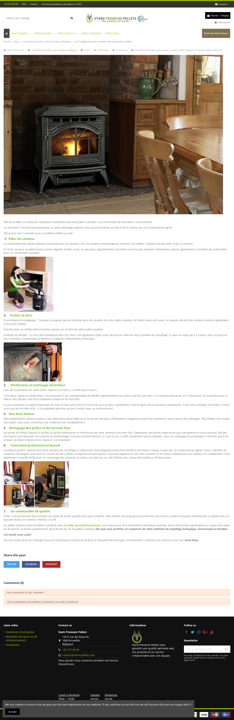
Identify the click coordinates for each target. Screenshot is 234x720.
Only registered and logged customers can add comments (42, 601)
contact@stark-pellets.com (78, 655)
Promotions (13, 645)
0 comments (121, 50)
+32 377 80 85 (11, 4)
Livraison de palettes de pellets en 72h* (62, 4)
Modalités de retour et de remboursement (21, 638)
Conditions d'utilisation (20, 632)
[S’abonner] (226, 649)
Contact (34, 4)
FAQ (24, 4)
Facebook (31, 564)
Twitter (11, 564)
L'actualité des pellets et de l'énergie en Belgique (54, 50)
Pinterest (51, 564)
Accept (12, 711)
